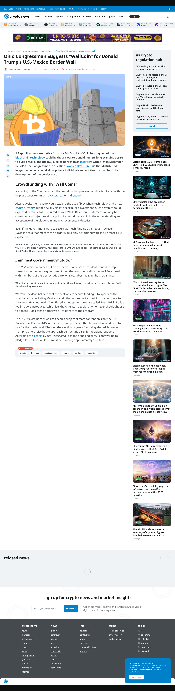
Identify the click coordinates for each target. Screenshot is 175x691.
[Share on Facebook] (8, 155)
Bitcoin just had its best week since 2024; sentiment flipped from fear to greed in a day (149, 368)
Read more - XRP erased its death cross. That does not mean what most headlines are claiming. (152, 227)
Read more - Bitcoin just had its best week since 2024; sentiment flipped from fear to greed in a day (152, 350)
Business (35, 353)
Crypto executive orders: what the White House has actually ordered (151, 97)
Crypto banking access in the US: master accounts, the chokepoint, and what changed (152, 77)
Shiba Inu (55, 647)
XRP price (50, 25)
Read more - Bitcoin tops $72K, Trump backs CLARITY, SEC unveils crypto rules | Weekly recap (152, 147)
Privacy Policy (115, 634)
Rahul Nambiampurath (21, 69)
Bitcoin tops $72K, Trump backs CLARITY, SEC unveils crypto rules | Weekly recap (151, 164)
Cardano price (125, 25)
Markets (87, 16)
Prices (112, 16)
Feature (48, 16)
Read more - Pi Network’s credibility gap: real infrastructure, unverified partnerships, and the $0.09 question (152, 471)
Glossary (102, 9)
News (37, 16)
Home (10, 51)
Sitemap (25, 671)
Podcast (25, 663)
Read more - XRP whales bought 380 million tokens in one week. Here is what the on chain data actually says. (152, 391)
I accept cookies (136, 677)
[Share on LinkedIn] (8, 165)
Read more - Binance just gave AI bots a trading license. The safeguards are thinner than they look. (152, 310)
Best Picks (92, 9)
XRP (52, 643)
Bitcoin (54, 630)
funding (78, 353)
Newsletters (60, 9)
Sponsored (56, 667)
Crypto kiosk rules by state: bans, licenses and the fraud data (149, 108)
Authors (83, 651)
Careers (83, 643)
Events (18, 9)
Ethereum (55, 634)
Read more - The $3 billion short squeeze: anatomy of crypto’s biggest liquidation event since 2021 (152, 514)
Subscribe (71, 608)
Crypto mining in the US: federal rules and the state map (152, 118)
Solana (54, 639)
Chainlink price (144, 25)
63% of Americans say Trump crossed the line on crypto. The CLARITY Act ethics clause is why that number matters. (151, 287)
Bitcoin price (12, 25)
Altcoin (23, 353)
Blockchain (56, 651)
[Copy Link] (8, 176)
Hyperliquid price (104, 25)
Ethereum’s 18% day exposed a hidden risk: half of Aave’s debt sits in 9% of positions (150, 448)
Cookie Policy (115, 639)
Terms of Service (116, 630)
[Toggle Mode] (169, 8)
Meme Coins (28, 9)
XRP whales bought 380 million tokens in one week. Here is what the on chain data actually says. (151, 408)
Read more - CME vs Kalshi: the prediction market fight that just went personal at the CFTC (152, 187)
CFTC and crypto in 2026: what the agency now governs (151, 67)
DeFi (52, 659)
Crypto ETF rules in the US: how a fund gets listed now (151, 87)
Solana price (86, 25)
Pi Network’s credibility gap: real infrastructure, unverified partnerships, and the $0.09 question (151, 491)
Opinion (59, 16)
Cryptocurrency (51, 353)
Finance (66, 353)
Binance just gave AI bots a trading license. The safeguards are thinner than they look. (150, 328)
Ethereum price (32, 25)
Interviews (27, 667)
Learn (121, 16)
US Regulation (73, 16)
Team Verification (88, 647)
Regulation (91, 353)
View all (152, 126)
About (50, 9)
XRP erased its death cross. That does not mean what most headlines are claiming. (151, 245)
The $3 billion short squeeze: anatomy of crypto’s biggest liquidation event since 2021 (149, 532)
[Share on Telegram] (8, 171)
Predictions (100, 16)
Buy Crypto (8, 9)
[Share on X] (8, 160)
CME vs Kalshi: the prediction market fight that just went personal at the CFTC (149, 204)
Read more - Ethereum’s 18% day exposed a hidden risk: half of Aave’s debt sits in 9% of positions (152, 431)
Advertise (71, 9)
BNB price (68, 25)
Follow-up (82, 9)
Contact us (40, 9)
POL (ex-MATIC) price (164, 25)
